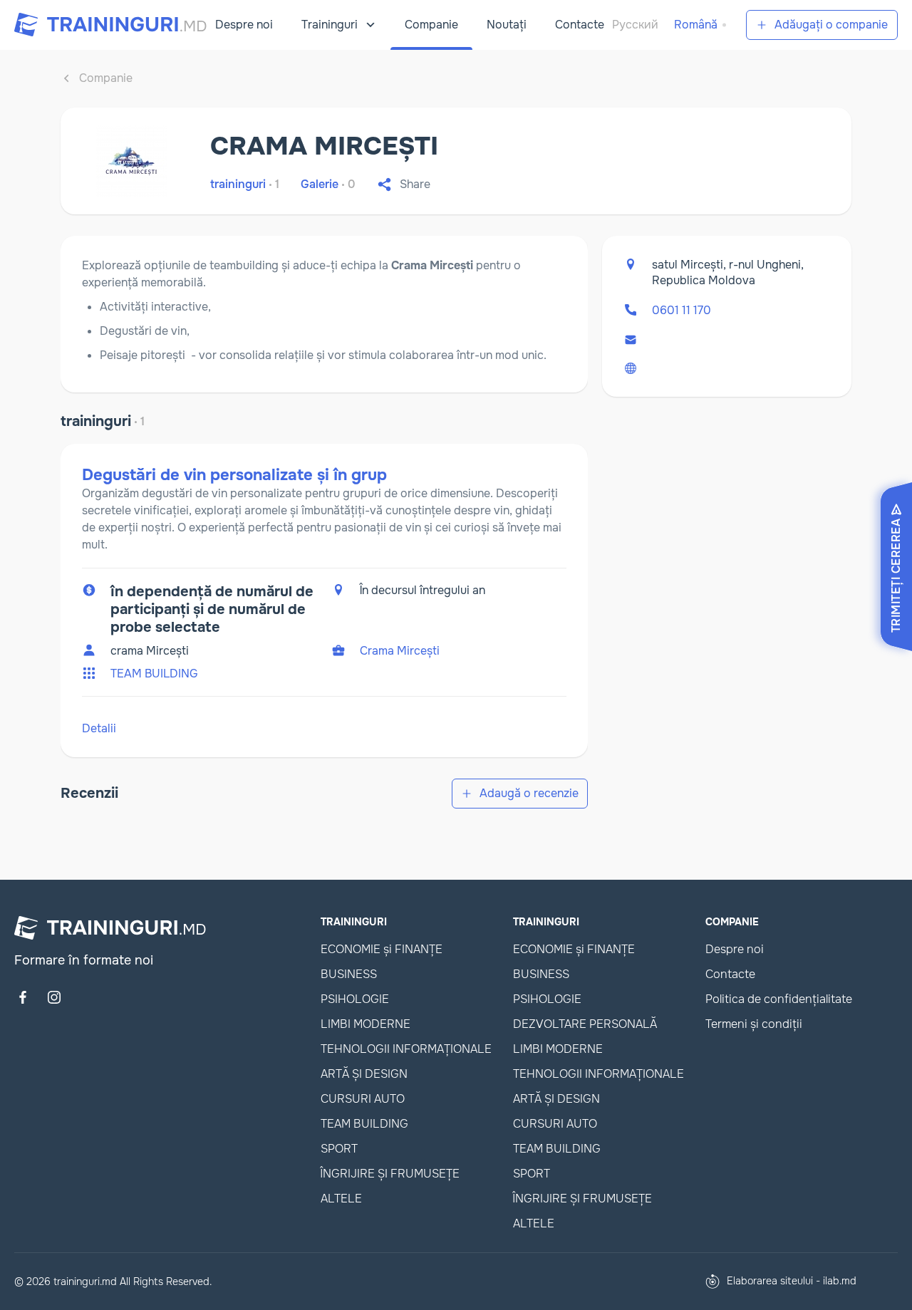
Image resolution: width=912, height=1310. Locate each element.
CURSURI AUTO (363, 1098)
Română (695, 24)
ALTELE (341, 1198)
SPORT (339, 1148)
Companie (431, 24)
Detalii (99, 729)
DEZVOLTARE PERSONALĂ (585, 1024)
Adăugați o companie (831, 24)
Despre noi (244, 24)
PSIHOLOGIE (355, 999)
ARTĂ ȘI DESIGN (364, 1073)
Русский (635, 24)
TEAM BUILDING (154, 673)
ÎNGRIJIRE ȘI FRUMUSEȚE (390, 1173)
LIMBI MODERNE (365, 1024)
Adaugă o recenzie (529, 793)
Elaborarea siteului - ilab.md (791, 1280)
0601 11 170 (681, 310)
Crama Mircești (400, 650)
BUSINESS (349, 974)
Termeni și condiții (753, 1024)
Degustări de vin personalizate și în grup (234, 475)
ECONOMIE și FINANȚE (381, 949)
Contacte (579, 24)
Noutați (507, 24)
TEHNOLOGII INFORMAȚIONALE (406, 1048)
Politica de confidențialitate (778, 999)
